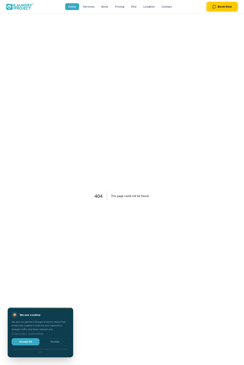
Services (89, 6)
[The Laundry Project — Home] (20, 6)
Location (149, 6)
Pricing (119, 6)
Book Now (225, 6)
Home (72, 6)
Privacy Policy (19, 333)
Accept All (25, 341)
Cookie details (36, 333)
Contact (166, 6)
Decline (55, 341)
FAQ (133, 6)
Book (104, 6)
